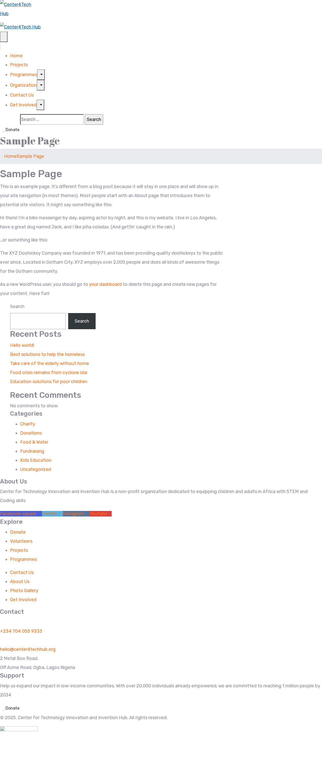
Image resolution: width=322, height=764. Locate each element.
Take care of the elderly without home (49, 363)
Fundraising (32, 451)
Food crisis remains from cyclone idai (48, 372)
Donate (12, 129)
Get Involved (23, 105)
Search (17, 306)
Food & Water (34, 442)
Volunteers (21, 541)
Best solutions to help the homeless (47, 354)
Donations (31, 433)
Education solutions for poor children (48, 381)
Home (16, 55)
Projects (19, 65)
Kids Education (35, 460)
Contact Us (22, 95)
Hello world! (22, 345)
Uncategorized (35, 469)
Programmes (23, 74)
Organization (23, 85)
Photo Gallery (24, 590)
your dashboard (105, 284)
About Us (19, 581)
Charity (27, 424)
